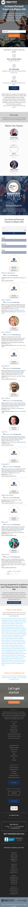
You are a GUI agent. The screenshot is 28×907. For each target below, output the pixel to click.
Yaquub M (5, 554)
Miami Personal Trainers (11, 643)
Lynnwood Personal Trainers (19, 635)
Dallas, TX (14, 866)
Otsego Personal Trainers (11, 650)
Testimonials (14, 732)
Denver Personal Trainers (20, 620)
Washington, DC (14, 893)
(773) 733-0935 (20, 826)
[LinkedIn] (15, 818)
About (14, 723)
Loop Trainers (5, 676)
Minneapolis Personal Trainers (9, 655)
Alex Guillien (6, 300)
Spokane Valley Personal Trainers (8, 632)
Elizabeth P (5, 464)
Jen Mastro (5, 366)
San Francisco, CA (14, 890)
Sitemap (14, 760)
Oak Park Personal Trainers (16, 658)
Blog (14, 753)
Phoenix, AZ (14, 884)
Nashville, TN (14, 880)
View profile (14, 141)
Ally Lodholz (5, 332)
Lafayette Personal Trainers (8, 622)
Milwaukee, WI (14, 877)
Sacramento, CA (14, 888)
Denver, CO (14, 867)
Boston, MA (14, 857)
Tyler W (4, 432)
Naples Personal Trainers (21, 622)
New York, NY (14, 882)
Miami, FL (14, 875)
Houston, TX (14, 869)
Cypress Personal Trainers (12, 638)
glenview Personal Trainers (20, 618)
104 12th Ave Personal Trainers (17, 640)
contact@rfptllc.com (15, 828)
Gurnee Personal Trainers (19, 660)
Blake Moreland (7, 495)
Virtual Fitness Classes (14, 738)
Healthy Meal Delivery (14, 777)
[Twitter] (12, 818)
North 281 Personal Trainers (8, 623)
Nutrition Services (14, 775)
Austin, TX (14, 854)
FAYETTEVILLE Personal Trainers (13, 628)
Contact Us (14, 751)
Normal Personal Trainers (7, 637)
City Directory (14, 755)
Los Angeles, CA (14, 871)
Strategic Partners (14, 769)
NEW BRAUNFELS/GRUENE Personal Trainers (16, 653)
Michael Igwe (14, 138)
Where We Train (14, 730)
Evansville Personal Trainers (7, 620)
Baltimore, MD (14, 856)
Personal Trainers (22, 650)
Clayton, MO (14, 864)
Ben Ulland (5, 398)
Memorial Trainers (6, 677)
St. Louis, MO (14, 892)
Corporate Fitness (14, 745)
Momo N (4, 522)
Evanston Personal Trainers (8, 651)
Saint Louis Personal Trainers (12, 645)
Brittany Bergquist (8, 273)
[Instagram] (19, 818)
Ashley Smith (14, 169)
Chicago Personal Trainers (16, 646)
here (8, 826)
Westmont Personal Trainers (12, 656)
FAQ (14, 758)
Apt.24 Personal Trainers (18, 661)
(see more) (16, 308)
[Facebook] (9, 818)
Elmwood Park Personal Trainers (8, 642)
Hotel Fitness (14, 749)
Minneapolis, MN (14, 879)
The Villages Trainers (16, 677)
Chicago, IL (14, 861)
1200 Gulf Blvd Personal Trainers (13, 633)
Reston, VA (14, 887)
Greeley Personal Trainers (7, 660)
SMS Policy (14, 728)
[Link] (9, 2)
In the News (14, 773)
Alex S (14, 154)
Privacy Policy (14, 725)
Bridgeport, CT (14, 859)
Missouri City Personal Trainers (8, 663)
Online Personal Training (14, 736)
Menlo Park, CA (14, 872)
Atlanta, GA (14, 852)
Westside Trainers (22, 676)
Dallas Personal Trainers (6, 661)
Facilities (14, 771)
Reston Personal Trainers (7, 618)
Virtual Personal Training (14, 734)
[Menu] (26, 2)
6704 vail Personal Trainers (12, 625)
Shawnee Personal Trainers (19, 630)
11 (15, 573)
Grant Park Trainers (13, 676)
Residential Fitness (14, 747)
